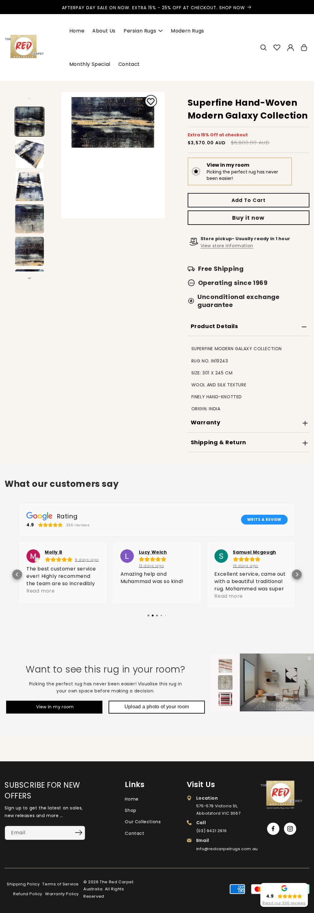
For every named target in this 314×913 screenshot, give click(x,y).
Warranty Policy (62, 894)
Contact (134, 833)
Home (131, 799)
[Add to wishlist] (151, 102)
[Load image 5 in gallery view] (29, 251)
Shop (130, 810)
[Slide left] (29, 98)
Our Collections (143, 822)
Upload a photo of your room (156, 706)
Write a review (264, 519)
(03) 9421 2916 (211, 831)
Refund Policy (27, 894)
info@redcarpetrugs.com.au (227, 849)
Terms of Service (60, 884)
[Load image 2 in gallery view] (29, 154)
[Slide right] (29, 278)
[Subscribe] (78, 832)
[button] (263, 47)
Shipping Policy (23, 884)
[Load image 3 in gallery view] (29, 186)
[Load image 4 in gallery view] (29, 218)
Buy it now (248, 218)
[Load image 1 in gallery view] (29, 121)
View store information (227, 246)
